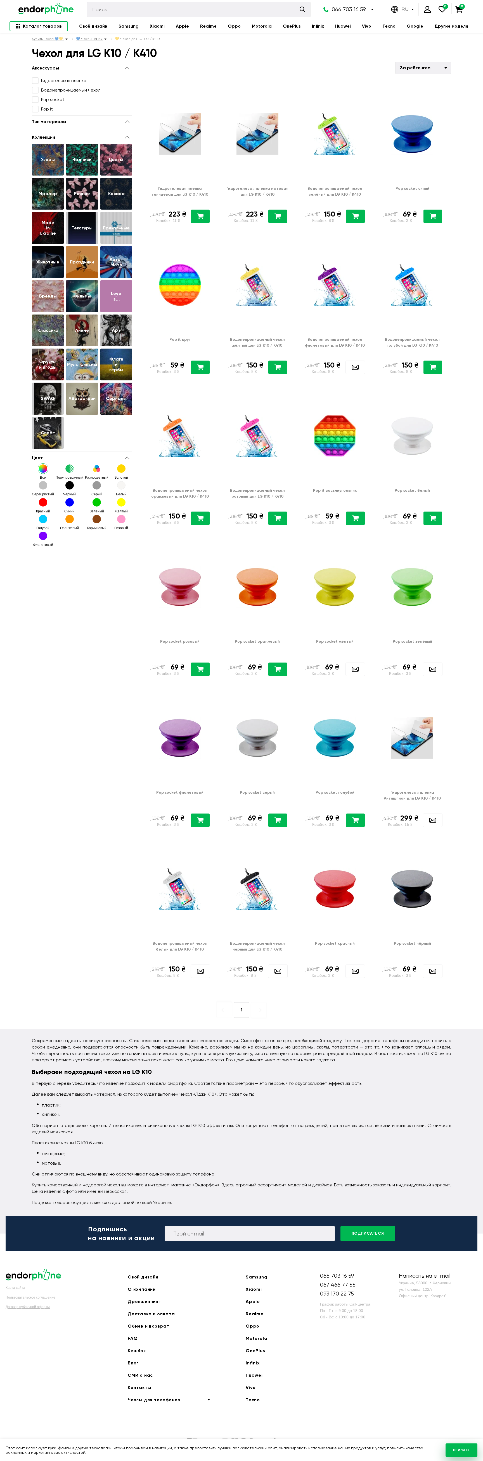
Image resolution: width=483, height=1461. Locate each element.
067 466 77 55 (338, 1285)
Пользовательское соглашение (30, 1297)
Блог (133, 1363)
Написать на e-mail (424, 1276)
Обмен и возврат (148, 1326)
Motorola (262, 26)
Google (415, 26)
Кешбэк (137, 1350)
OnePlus (292, 26)
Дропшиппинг (144, 1301)
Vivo (366, 26)
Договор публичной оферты (28, 1307)
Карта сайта (15, 1288)
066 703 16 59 (349, 9)
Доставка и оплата (151, 1313)
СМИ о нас (140, 1375)
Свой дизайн (93, 26)
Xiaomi (157, 26)
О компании (142, 1289)
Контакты (139, 1387)
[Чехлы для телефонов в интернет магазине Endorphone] (46, 9)
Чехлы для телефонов (154, 1399)
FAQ (133, 1338)
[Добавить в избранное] (209, 92)
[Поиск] (302, 9)
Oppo (234, 26)
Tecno (389, 26)
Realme (208, 26)
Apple (182, 26)
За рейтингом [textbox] (415, 67)
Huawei (343, 26)
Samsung (129, 26)
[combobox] (423, 68)
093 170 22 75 (337, 1293)
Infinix (318, 26)
